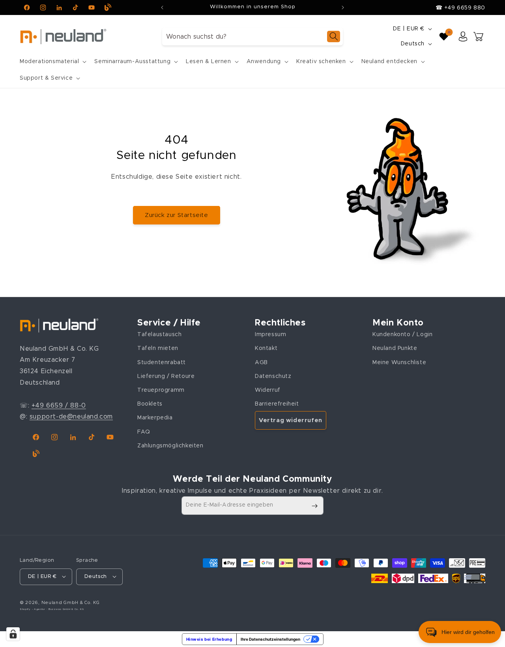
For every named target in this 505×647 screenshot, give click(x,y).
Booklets (150, 404)
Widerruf (268, 390)
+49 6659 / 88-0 (59, 405)
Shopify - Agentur (33, 609)
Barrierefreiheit (277, 404)
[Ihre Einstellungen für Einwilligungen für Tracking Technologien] (13, 634)
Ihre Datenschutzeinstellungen (270, 639)
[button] (52, 61)
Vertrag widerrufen (290, 420)
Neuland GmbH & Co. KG (70, 602)
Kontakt (266, 348)
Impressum (270, 334)
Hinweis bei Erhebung (209, 639)
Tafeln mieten (157, 348)
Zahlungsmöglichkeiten (170, 446)
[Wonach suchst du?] (333, 36)
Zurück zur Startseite (176, 215)
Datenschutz (273, 376)
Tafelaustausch (159, 334)
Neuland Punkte (394, 348)
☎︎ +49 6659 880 (460, 8)
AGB (261, 362)
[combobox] (252, 36)
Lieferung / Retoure (166, 376)
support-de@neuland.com (71, 416)
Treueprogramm (161, 390)
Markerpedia (155, 418)
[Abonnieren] (314, 506)
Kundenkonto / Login (402, 334)
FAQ (143, 432)
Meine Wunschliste (399, 362)
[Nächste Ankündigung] (343, 7)
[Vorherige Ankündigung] (162, 7)
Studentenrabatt (161, 362)
